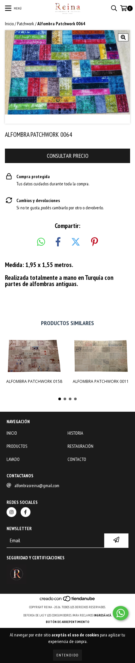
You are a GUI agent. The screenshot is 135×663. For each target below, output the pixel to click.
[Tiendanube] (67, 600)
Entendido (67, 655)
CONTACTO (77, 459)
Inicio (9, 24)
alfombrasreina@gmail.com (36, 485)
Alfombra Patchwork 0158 (34, 381)
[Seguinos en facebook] (25, 512)
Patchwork (25, 24)
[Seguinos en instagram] (11, 512)
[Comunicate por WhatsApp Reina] (120, 613)
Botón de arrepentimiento (67, 622)
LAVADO (13, 459)
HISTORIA (75, 433)
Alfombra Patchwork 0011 (101, 381)
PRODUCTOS (17, 446)
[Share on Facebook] (58, 242)
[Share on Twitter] (75, 242)
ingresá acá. (103, 615)
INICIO (12, 433)
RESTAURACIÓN (80, 446)
